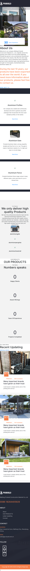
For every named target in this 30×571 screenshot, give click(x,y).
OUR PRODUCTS (8, 514)
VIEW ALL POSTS (4, 350)
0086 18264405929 (10, 502)
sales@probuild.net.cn (15, 8)
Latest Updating (7, 516)
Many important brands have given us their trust (13, 382)
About (4, 511)
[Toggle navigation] (28, 13)
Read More (15, 119)
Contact (5, 518)
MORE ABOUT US (4, 87)
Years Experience (11, 42)
